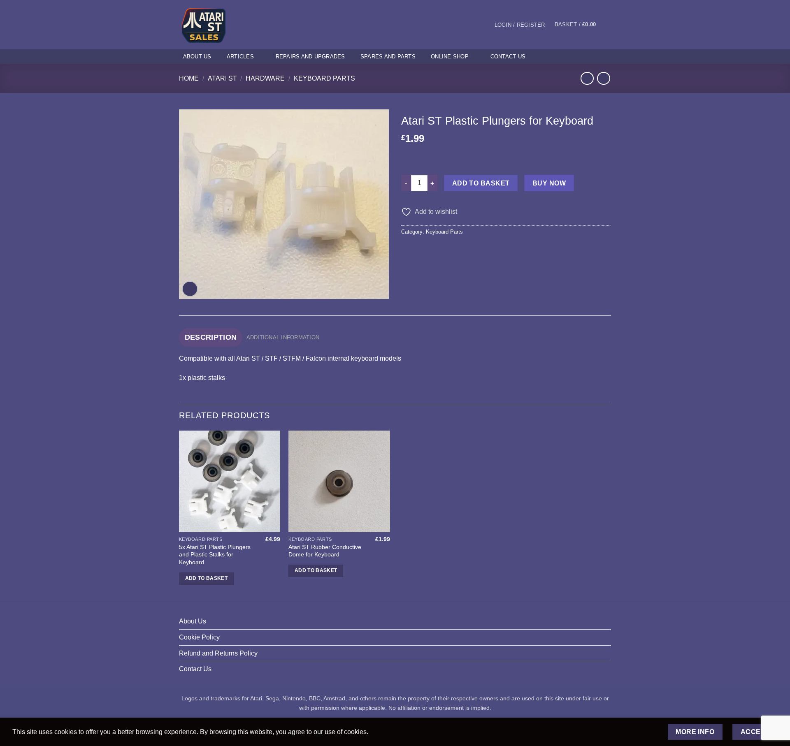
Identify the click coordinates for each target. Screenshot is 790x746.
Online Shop (450, 56)
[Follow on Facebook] (584, 56)
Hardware (265, 78)
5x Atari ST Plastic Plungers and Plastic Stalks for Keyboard (215, 554)
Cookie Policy (199, 637)
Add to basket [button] (206, 578)
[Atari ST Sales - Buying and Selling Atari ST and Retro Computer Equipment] (213, 24)
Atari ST (222, 78)
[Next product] (587, 78)
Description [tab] (211, 337)
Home (189, 78)
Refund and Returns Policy (218, 653)
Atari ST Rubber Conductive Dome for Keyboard (324, 551)
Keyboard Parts (324, 78)
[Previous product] (603, 78)
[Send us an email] (595, 56)
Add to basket (481, 183)
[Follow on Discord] (605, 56)
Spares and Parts (388, 56)
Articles (240, 56)
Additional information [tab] (283, 337)
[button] (520, 25)
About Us (197, 56)
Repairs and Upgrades (310, 56)
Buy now (549, 183)
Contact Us (508, 56)
